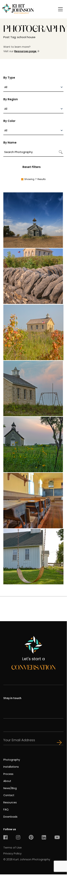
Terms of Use (12, 847)
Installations (11, 767)
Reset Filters (31, 167)
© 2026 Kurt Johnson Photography (26, 859)
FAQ (6, 809)
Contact (8, 795)
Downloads (10, 817)
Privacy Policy (12, 853)
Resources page (25, 51)
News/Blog (10, 788)
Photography (11, 760)
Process (8, 774)
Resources (10, 802)
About (7, 781)
